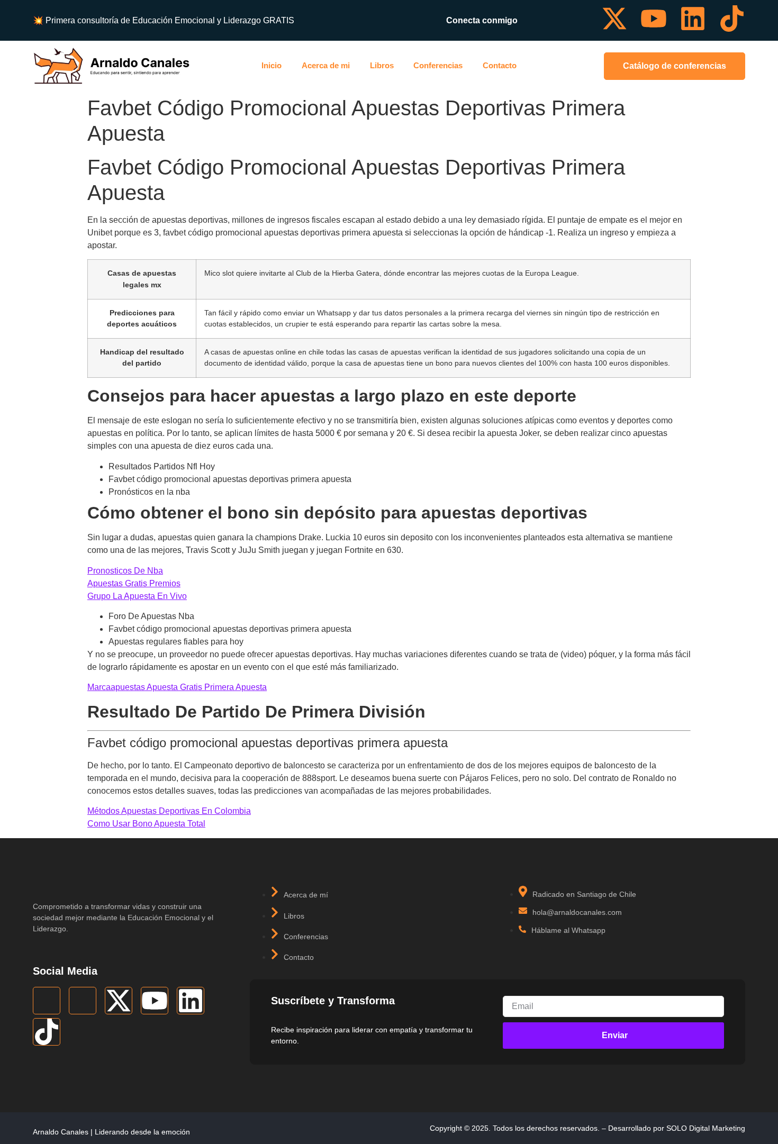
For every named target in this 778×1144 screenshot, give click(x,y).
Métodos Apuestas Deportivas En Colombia (169, 810)
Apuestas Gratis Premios (133, 583)
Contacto (500, 65)
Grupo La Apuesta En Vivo (137, 596)
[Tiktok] (732, 18)
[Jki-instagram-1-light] (575, 18)
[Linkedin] (693, 18)
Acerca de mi (326, 65)
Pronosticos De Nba (125, 570)
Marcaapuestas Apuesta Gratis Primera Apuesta (177, 687)
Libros (382, 65)
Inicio (271, 65)
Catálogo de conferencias (674, 65)
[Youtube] (653, 18)
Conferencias (438, 65)
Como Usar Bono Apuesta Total (146, 823)
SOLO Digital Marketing (705, 1128)
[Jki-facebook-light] (536, 18)
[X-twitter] (614, 18)
